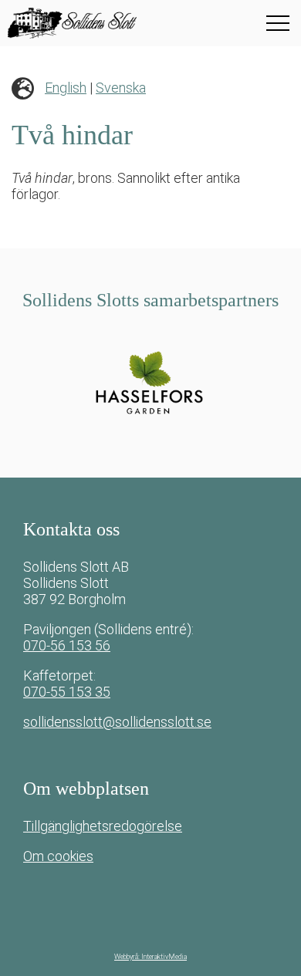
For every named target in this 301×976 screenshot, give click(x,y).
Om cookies (58, 856)
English (65, 87)
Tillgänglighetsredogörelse (102, 826)
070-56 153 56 (66, 645)
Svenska (121, 87)
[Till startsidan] (104, 23)
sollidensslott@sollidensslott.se (117, 722)
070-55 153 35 (66, 692)
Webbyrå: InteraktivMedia (150, 957)
